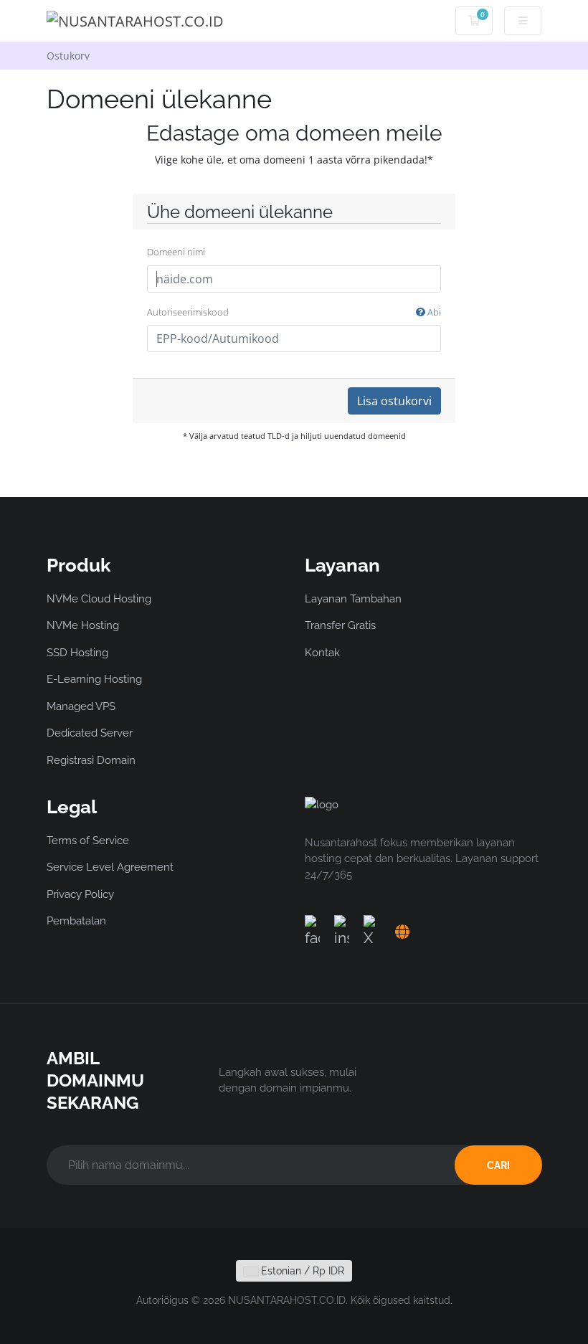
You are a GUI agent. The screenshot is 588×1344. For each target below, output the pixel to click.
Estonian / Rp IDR (301, 1271)
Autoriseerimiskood (294, 312)
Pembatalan (76, 920)
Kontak (322, 652)
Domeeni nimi (176, 251)
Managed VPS (81, 706)
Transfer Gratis (340, 625)
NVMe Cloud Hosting (99, 598)
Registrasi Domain (91, 760)
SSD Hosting (77, 652)
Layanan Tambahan (353, 598)
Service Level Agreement (110, 867)
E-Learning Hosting (94, 679)
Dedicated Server (90, 733)
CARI (498, 1165)
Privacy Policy (80, 894)
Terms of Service (88, 840)
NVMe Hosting (83, 625)
